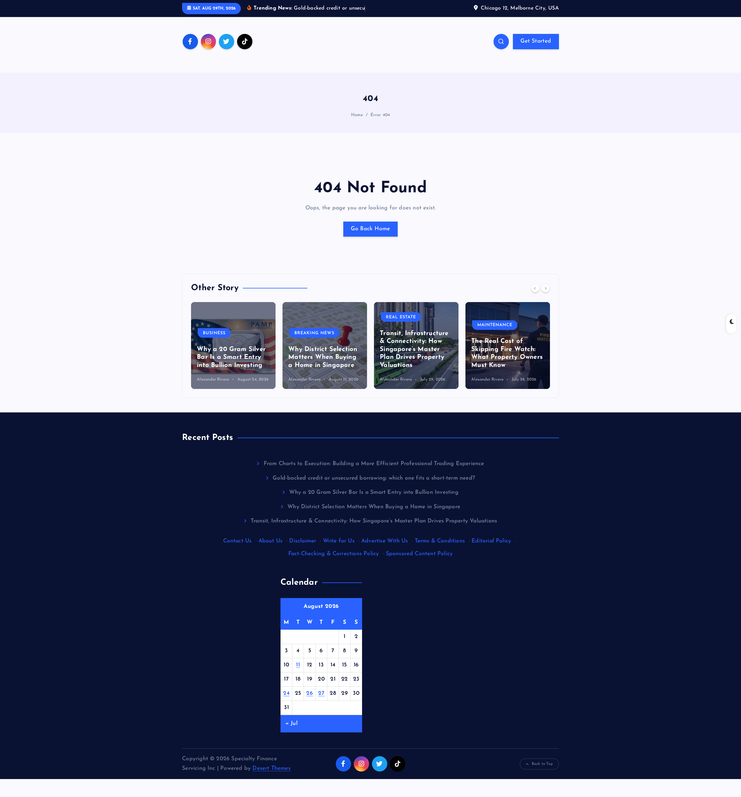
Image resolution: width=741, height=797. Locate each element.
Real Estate (401, 317)
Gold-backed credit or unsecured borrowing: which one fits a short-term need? (374, 478)
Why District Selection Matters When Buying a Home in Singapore (322, 357)
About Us (270, 541)
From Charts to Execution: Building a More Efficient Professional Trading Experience (374, 464)
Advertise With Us (384, 541)
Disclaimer (302, 541)
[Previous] (535, 288)
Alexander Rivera (213, 379)
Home (357, 115)
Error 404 (380, 115)
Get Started (535, 41)
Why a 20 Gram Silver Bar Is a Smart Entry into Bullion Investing (231, 357)
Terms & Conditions (440, 541)
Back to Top (542, 764)
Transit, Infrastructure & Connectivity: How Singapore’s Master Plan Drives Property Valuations (414, 349)
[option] (233, 345)
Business (214, 333)
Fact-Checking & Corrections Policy (333, 554)
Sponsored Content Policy (419, 554)
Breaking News (314, 333)
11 (298, 665)
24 (286, 693)
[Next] (545, 288)
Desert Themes (271, 768)
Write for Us (339, 541)
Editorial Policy (491, 541)
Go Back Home (370, 229)
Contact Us (237, 541)
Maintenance (494, 325)
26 (309, 693)
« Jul (291, 723)
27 (321, 693)
